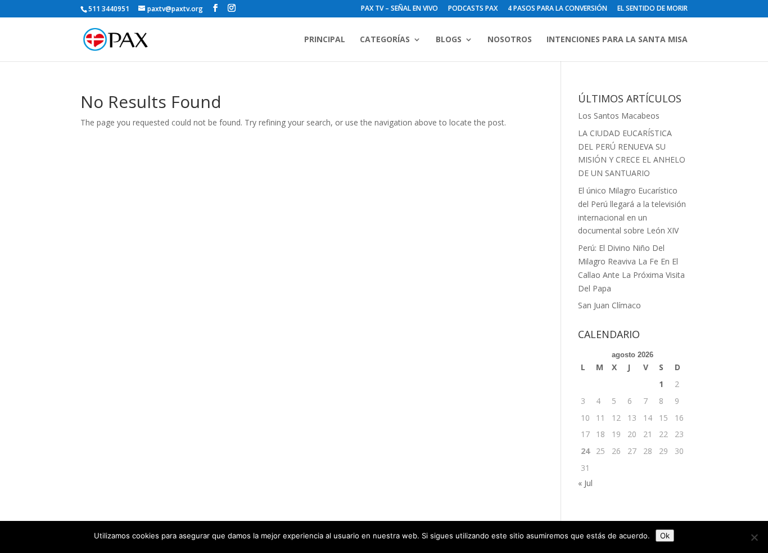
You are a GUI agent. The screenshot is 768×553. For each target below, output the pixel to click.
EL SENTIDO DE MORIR (652, 9)
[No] (754, 537)
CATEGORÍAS (385, 39)
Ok (665, 535)
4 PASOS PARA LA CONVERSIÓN (557, 9)
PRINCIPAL (324, 39)
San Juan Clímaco (609, 305)
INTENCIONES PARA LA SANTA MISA (617, 39)
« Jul (585, 483)
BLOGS (449, 39)
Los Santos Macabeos (618, 115)
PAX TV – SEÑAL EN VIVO (399, 9)
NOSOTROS (509, 39)
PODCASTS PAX (473, 9)
